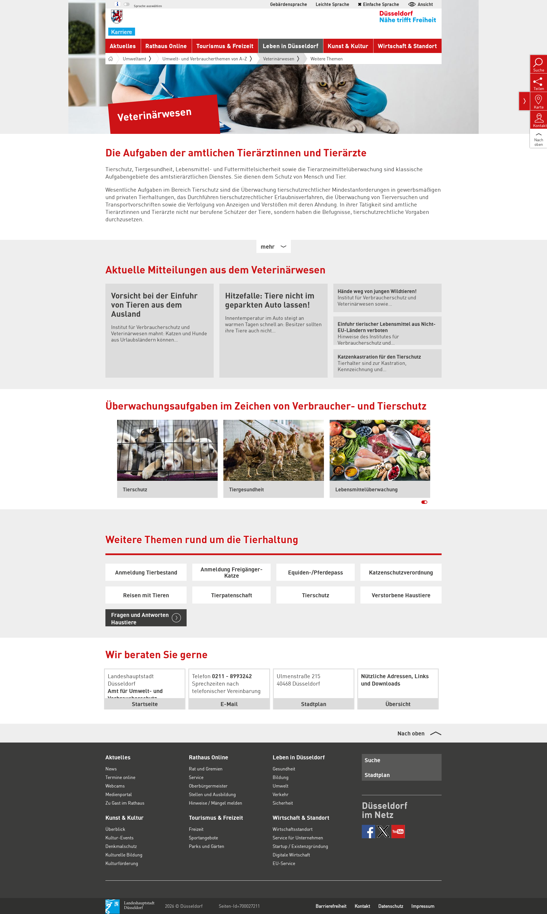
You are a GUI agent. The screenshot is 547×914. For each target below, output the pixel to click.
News (111, 769)
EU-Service (284, 863)
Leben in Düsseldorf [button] (290, 46)
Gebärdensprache (288, 4)
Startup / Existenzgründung (300, 846)
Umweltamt (134, 59)
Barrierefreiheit (331, 906)
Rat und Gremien (206, 769)
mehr (268, 246)
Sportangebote (203, 838)
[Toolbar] (524, 101)
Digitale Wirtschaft (291, 855)
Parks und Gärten (206, 846)
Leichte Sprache (332, 4)
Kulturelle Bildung (123, 855)
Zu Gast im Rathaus (124, 803)
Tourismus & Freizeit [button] (224, 46)
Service (196, 777)
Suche (372, 760)
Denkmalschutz (121, 846)
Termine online (120, 777)
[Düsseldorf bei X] (383, 831)
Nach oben (410, 733)
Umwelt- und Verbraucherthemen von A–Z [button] (204, 59)
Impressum (422, 906)
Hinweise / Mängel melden (215, 803)
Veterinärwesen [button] (278, 59)
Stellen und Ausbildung (212, 794)
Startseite (145, 704)
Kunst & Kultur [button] (348, 46)
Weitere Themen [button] (327, 59)
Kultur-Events (119, 838)
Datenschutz (390, 906)
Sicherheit (283, 803)
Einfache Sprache (378, 4)
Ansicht (425, 4)
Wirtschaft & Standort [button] (407, 46)
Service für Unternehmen (298, 838)
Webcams (115, 786)
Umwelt (280, 786)
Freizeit (196, 829)
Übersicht (398, 704)
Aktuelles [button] (123, 46)
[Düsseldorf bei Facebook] (368, 831)
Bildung (281, 777)
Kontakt (362, 906)
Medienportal (118, 794)
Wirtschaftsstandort (293, 829)
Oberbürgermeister (208, 786)
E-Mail (229, 704)
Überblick (115, 829)
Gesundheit (284, 769)
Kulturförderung (121, 863)
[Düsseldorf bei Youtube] (398, 831)
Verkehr (281, 794)
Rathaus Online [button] (166, 46)
